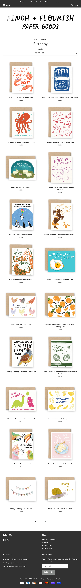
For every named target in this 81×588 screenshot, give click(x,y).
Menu (8, 5)
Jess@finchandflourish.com (17, 563)
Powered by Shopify (54, 579)
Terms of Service (47, 548)
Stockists (45, 542)
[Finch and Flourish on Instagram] (8, 540)
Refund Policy (47, 545)
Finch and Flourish (39, 579)
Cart (76, 5)
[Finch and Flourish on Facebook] (4, 540)
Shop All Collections (49, 539)
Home (35, 39)
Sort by (40, 49)
